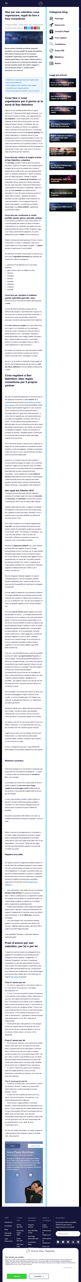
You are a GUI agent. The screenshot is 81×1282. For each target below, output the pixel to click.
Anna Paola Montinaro (20, 1152)
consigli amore (37, 25)
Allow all (17, 1276)
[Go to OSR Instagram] (58, 1242)
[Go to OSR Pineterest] (78, 1242)
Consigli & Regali (11, 25)
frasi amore (15, 977)
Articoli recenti (35, 1146)
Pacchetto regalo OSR (20, 1233)
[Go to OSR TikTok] (63, 1242)
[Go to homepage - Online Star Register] (40, 3)
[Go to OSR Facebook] (68, 1242)
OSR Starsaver (33, 1248)
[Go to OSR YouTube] (73, 1242)
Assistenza (8, 1222)
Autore (12, 1146)
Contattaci (8, 1226)
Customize (37, 1276)
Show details (67, 1267)
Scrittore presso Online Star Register (20, 1155)
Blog (6, 1229)
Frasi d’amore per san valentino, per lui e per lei (22, 91)
